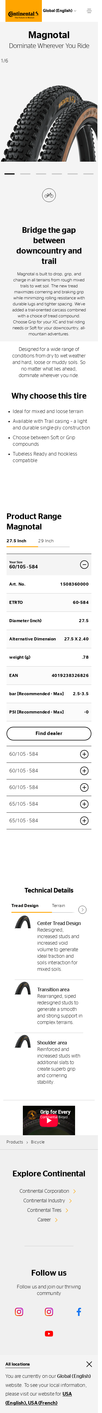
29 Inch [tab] (46, 541)
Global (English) (57, 11)
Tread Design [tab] (24, 905)
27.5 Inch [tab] (16, 541)
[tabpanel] (48, 1003)
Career (44, 1220)
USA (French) (42, 1403)
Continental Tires (44, 1210)
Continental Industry (44, 1200)
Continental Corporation (44, 1191)
